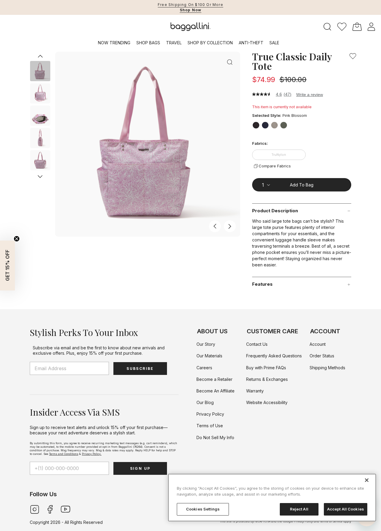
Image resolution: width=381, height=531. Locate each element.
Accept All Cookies (345, 509)
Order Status (322, 355)
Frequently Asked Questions (274, 355)
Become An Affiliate (215, 390)
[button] (341, 27)
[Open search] (327, 27)
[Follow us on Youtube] (65, 509)
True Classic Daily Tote (292, 61)
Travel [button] (174, 42)
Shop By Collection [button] (210, 42)
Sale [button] (274, 42)
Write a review (309, 94)
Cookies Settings (203, 509)
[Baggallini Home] (191, 26)
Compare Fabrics (275, 166)
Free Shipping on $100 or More (190, 4)
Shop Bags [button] (148, 42)
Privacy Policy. (92, 453)
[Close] (366, 480)
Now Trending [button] (114, 42)
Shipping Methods (327, 367)
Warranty (255, 390)
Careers (204, 367)
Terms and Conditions (63, 453)
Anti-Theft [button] (251, 42)
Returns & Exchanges (267, 379)
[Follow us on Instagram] (34, 509)
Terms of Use (209, 425)
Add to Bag (301, 184)
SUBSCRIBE (140, 368)
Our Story (205, 344)
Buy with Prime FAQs (266, 367)
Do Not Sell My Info (215, 437)
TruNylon (278, 155)
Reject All (299, 509)
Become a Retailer (214, 379)
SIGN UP (140, 468)
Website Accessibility (267, 402)
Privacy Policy (210, 414)
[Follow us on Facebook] (50, 509)
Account (318, 344)
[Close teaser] (17, 239)
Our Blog (205, 402)
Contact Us (257, 344)
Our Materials (209, 355)
